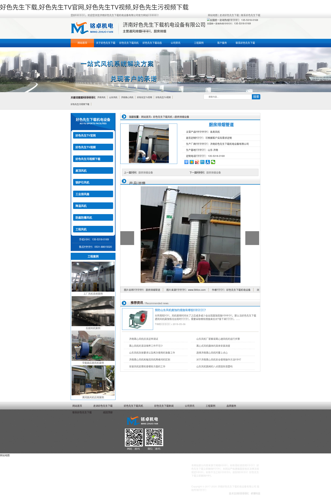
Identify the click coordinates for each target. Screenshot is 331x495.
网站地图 (213, 15)
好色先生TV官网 (86, 135)
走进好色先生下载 (229, 15)
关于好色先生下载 (105, 42)
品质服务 (231, 405)
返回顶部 (108, 412)
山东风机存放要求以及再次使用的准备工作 (152, 352)
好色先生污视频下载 (88, 159)
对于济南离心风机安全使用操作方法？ (219, 359)
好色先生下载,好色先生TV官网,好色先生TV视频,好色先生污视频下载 (94, 6)
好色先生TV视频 (86, 147)
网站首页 (82, 42)
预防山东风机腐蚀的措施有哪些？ (181, 310)
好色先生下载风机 (129, 42)
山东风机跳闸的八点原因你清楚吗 (214, 366)
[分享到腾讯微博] (202, 162)
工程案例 (199, 42)
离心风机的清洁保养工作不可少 (146, 345)
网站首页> (146, 116)
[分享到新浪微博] (197, 162)
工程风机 (81, 229)
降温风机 (81, 206)
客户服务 (222, 42)
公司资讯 (175, 42)
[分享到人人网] (208, 162)
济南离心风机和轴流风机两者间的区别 (149, 359)
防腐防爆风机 (84, 217)
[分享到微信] (213, 162)
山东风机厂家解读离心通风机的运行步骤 (218, 338)
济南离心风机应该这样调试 (143, 338)
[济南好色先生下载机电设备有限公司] (94, 28)
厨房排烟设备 (182, 116)
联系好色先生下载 (250, 15)
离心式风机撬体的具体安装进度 (213, 345)
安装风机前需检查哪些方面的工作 (147, 366)
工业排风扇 (82, 194)
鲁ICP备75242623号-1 (220, 490)
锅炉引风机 (82, 182)
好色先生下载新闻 (164, 405)
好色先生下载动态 (152, 42)
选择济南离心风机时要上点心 (212, 352)
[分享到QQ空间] (192, 162)
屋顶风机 (81, 171)
